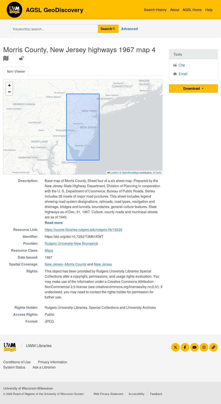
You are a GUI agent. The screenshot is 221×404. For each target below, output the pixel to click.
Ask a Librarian (44, 367)
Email (183, 73)
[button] (9, 85)
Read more (54, 222)
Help (209, 9)
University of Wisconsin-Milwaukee (28, 388)
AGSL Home (192, 9)
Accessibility (137, 394)
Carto (158, 172)
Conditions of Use (17, 361)
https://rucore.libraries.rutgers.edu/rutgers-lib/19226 (83, 229)
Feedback (156, 394)
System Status (14, 367)
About (174, 9)
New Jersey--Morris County (65, 264)
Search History (155, 9)
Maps (49, 250)
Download (192, 88)
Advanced (129, 28)
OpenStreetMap (130, 172)
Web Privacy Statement (108, 394)
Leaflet (114, 172)
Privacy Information (52, 361)
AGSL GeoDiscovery (14, 11)
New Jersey (103, 264)
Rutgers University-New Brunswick (71, 243)
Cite (182, 65)
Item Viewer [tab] (16, 71)
